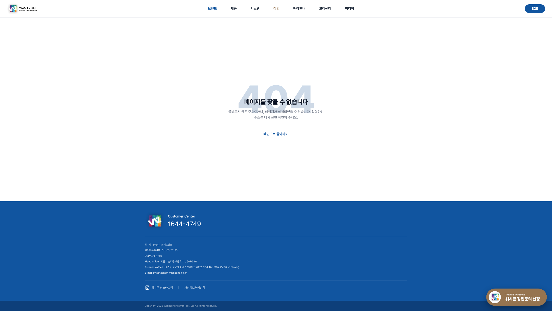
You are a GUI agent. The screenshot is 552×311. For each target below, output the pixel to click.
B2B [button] (535, 8)
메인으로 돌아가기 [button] (276, 134)
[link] (22, 8)
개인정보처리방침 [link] (194, 287)
